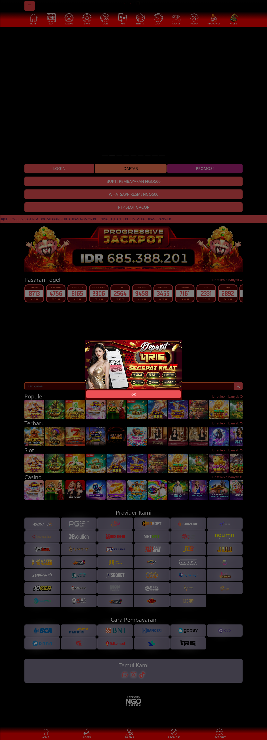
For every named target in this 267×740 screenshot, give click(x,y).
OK (133, 394)
